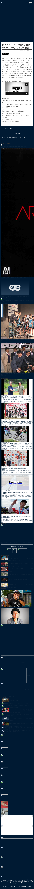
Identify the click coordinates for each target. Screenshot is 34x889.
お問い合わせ (18, 881)
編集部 (4, 880)
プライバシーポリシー (21, 880)
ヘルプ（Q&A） (9, 881)
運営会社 (10, 880)
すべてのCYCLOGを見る (7, 696)
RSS (22, 883)
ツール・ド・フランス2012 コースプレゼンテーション (16, 137)
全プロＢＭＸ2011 (7, 129)
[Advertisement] (17, 23)
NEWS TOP (17, 133)
